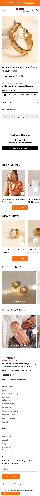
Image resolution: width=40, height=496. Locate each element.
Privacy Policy (7, 407)
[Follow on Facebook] (3, 484)
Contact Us (6, 436)
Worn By (5, 422)
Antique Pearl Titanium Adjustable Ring (13, 250)
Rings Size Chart (9, 415)
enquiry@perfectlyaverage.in (14, 379)
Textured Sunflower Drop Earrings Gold (13, 199)
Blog (4, 444)
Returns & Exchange (10, 394)
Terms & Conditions (10, 411)
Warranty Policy (8, 404)
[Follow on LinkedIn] (21, 484)
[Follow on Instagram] (9, 484)
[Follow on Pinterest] (15, 484)
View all (20, 207)
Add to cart (10, 493)
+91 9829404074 (8, 375)
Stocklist (5, 440)
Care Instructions (9, 418)
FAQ (4, 390)
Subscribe (10, 476)
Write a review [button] (20, 148)
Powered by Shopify (28, 490)
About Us (6, 433)
